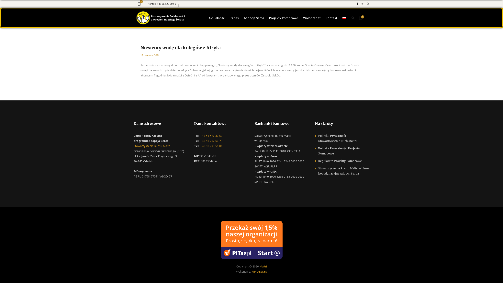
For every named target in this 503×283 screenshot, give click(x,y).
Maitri (263, 266)
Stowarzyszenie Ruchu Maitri (152, 146)
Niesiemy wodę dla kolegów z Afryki (180, 48)
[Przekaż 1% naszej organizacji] (252, 239)
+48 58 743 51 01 (210, 146)
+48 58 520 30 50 (166, 4)
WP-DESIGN (259, 271)
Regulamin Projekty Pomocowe (340, 161)
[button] (8, 275)
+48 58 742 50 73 (210, 141)
